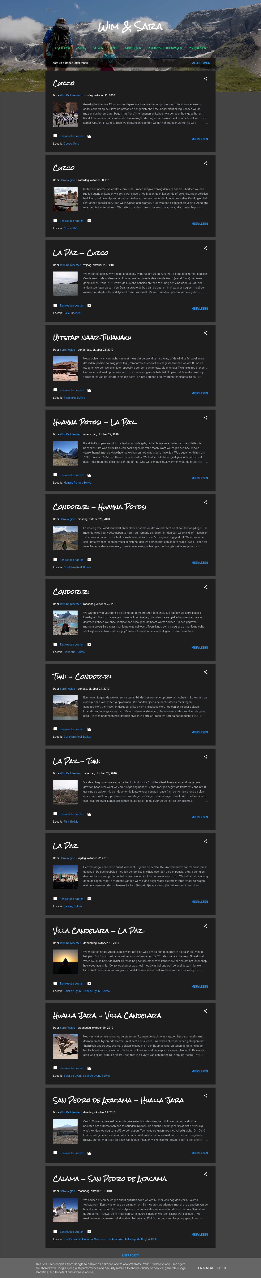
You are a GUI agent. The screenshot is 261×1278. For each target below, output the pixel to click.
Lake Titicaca (72, 313)
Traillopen (197, 48)
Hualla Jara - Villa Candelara (107, 1015)
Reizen (98, 48)
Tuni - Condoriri (82, 676)
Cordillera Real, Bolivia (77, 567)
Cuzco (64, 83)
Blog (82, 48)
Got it (221, 1268)
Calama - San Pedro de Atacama (110, 1178)
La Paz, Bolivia (73, 906)
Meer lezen (200, 139)
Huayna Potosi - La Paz (94, 422)
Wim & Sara (130, 26)
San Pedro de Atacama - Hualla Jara (118, 1100)
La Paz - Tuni (76, 761)
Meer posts (130, 1255)
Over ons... (63, 48)
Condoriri (71, 591)
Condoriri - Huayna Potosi (100, 507)
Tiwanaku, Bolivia (74, 397)
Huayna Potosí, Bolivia (78, 482)
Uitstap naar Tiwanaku (92, 337)
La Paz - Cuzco (81, 252)
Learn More (205, 1268)
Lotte (114, 48)
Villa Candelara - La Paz (98, 930)
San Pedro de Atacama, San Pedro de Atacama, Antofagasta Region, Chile (110, 1239)
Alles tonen (201, 63)
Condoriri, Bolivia (74, 652)
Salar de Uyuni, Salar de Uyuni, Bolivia (87, 991)
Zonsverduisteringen (165, 48)
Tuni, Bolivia (71, 821)
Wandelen (133, 48)
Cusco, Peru (71, 143)
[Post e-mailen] (89, 137)
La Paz (65, 846)
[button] (205, 79)
